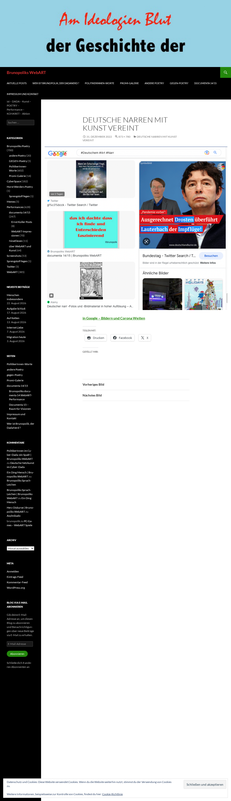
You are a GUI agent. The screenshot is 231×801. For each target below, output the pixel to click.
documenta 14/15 (205, 83)
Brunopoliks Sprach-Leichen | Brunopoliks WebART (19, 494)
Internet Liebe (15, 327)
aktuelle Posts (17, 83)
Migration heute (16, 337)
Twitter (11, 266)
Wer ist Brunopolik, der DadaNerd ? (55, 83)
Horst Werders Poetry (20, 186)
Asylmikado (14, 515)
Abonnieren (17, 653)
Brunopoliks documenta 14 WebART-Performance (20, 395)
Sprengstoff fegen (19, 196)
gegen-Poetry (179, 83)
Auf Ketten (13, 318)
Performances (15, 207)
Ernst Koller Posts (21, 222)
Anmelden (13, 571)
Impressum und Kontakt (22, 94)
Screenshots (14, 255)
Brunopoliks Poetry (18, 146)
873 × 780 (124, 136)
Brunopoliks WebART (26, 72)
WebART (12, 272)
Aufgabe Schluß (16, 308)
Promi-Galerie (129, 83)
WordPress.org (16, 587)
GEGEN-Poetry (18, 161)
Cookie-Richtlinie (112, 794)
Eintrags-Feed (15, 577)
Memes (11, 201)
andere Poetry (154, 83)
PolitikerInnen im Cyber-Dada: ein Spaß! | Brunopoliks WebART (20, 455)
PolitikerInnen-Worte (99, 83)
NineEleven (16, 241)
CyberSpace (14, 181)
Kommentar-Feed (17, 582)
